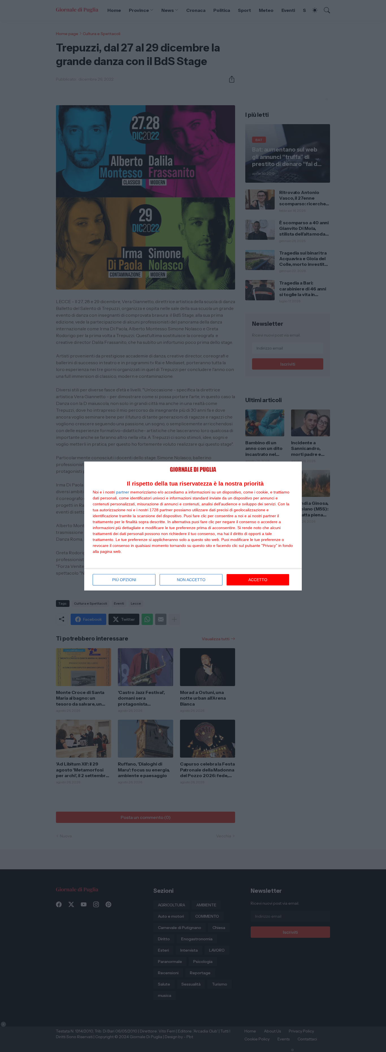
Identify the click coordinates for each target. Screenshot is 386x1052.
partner (122, 492)
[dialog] (193, 526)
